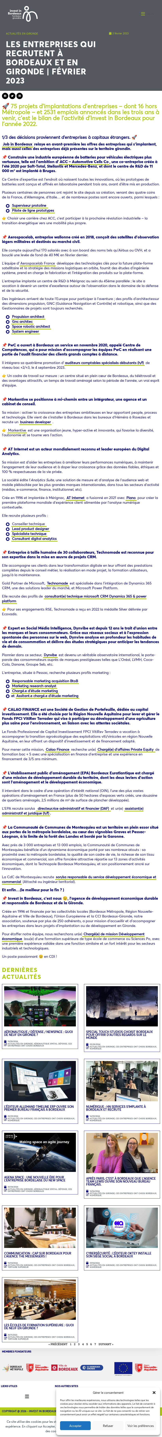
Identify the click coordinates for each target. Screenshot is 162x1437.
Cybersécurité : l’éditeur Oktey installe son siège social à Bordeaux (118, 1254)
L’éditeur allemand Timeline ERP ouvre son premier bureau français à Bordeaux (39, 1108)
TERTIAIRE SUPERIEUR (18, 1267)
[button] (154, 1393)
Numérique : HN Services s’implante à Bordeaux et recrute (116, 1108)
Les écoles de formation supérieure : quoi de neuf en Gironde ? (39, 1326)
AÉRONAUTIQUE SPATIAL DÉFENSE (50, 1043)
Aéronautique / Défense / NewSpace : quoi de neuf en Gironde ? (38, 1033)
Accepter (75, 1426)
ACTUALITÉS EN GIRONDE (22, 33)
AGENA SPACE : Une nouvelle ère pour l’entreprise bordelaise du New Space (34, 1178)
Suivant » (106, 1344)
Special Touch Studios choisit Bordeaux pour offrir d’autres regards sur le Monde (119, 1035)
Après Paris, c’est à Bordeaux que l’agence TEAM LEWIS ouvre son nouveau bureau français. (121, 1181)
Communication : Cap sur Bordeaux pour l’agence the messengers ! (37, 1254)
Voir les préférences (140, 1426)
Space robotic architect (31, 326)
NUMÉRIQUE (96, 1048)
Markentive (17, 430)
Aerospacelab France (37, 263)
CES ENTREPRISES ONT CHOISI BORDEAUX (40, 1044)
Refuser (108, 1426)
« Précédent (58, 1344)
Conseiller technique (29, 523)
